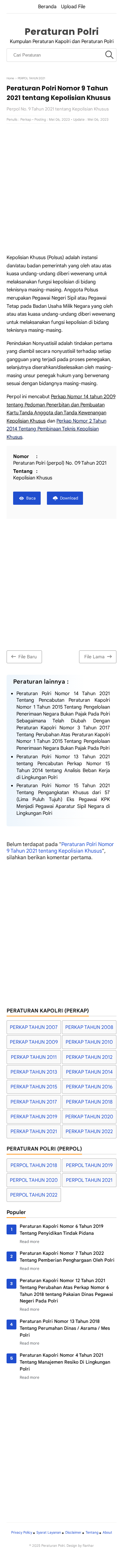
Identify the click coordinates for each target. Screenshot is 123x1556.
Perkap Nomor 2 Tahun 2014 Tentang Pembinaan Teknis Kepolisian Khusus (56, 429)
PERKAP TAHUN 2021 (33, 1131)
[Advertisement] (61, 188)
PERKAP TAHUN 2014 (89, 1072)
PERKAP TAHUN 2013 (33, 1072)
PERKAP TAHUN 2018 (89, 1102)
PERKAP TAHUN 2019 (33, 1117)
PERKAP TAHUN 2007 (34, 1027)
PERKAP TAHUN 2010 (89, 1042)
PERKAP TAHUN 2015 (33, 1087)
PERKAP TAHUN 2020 (89, 1117)
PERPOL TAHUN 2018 (33, 1165)
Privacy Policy (21, 1532)
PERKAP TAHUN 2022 (89, 1131)
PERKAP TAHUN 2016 (89, 1087)
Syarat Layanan (48, 1532)
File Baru (27, 657)
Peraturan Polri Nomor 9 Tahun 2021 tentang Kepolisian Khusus (60, 847)
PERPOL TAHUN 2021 (89, 1180)
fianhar (88, 1546)
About (107, 1532)
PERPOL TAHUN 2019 (89, 1165)
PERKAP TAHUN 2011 (34, 1057)
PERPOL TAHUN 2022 (33, 1195)
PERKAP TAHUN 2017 (33, 1102)
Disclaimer (73, 1532)
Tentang (92, 1532)
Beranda (47, 7)
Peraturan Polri (62, 31)
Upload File (73, 7)
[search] (109, 55)
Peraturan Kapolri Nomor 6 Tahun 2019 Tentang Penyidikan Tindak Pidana (61, 1229)
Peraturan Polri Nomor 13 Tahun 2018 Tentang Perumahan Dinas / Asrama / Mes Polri (65, 1328)
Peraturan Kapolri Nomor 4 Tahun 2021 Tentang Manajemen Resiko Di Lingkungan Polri (65, 1362)
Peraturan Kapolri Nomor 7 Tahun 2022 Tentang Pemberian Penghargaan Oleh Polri (67, 1256)
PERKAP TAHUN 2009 (34, 1042)
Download (69, 498)
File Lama (94, 657)
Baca (31, 498)
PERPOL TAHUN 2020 (34, 1180)
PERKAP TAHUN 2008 (89, 1027)
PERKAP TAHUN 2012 (89, 1057)
